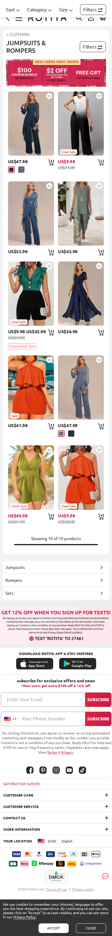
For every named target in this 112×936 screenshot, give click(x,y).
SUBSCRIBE (98, 699)
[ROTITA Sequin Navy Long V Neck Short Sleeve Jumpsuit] (81, 294)
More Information (21, 829)
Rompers (13, 580)
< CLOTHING (18, 34)
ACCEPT (53, 928)
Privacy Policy (24, 917)
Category (37, 9)
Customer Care (18, 795)
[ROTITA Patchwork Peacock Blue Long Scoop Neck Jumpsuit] (31, 123)
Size (63, 9)
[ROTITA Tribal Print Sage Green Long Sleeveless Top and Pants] (81, 213)
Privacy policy (83, 889)
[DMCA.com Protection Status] (56, 877)
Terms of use (56, 889)
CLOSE (91, 928)
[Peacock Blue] (11, 169)
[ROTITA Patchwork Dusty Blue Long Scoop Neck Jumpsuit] (81, 387)
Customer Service (21, 807)
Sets (9, 593)
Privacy (67, 752)
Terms (52, 752)
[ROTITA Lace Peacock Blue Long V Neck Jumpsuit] (31, 213)
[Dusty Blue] (21, 169)
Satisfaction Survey (21, 784)
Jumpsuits (15, 567)
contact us (14, 818)
